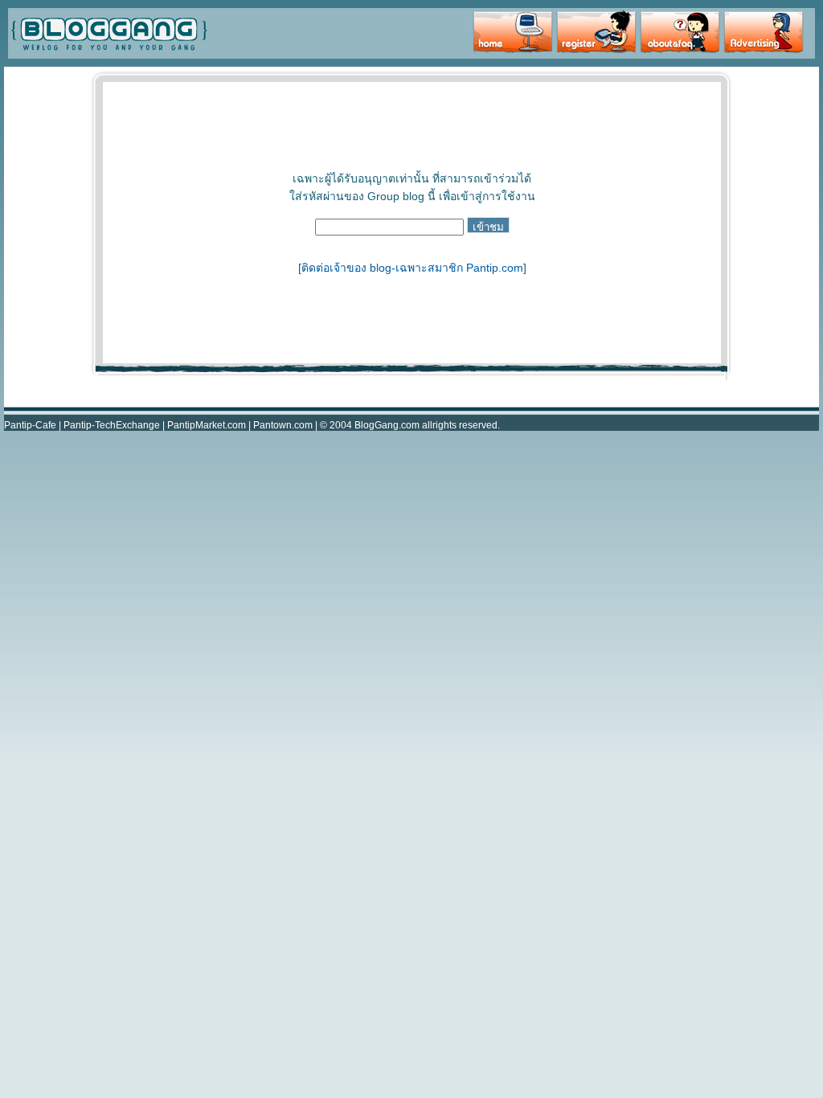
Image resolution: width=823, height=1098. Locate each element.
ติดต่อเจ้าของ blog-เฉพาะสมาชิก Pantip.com (412, 267)
